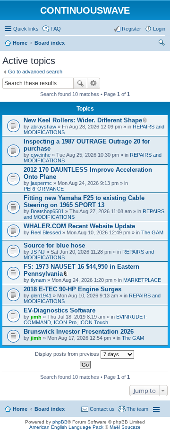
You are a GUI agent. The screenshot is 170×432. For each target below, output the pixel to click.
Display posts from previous (68, 354)
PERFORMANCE (44, 189)
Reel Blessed (46, 232)
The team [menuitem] (137, 409)
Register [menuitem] (131, 29)
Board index (49, 409)
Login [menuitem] (159, 29)
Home (20, 409)
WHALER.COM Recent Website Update (79, 226)
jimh (36, 317)
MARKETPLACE (142, 280)
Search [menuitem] (161, 44)
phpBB (60, 421)
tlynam (38, 280)
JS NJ (38, 252)
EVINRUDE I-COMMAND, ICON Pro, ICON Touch (85, 319)
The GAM (152, 232)
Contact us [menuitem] (102, 409)
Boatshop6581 (47, 211)
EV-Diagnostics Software (59, 310)
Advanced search (93, 83)
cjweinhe (41, 155)
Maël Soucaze (125, 427)
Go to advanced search (35, 71)
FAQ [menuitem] (56, 29)
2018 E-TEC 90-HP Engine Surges (72, 289)
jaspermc (41, 183)
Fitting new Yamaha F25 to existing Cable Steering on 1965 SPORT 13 (84, 201)
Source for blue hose (54, 245)
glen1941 (41, 295)
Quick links (26, 29)
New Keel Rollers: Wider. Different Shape (83, 120)
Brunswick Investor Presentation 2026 (79, 331)
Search (80, 83)
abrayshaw (43, 126)
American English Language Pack (66, 427)
